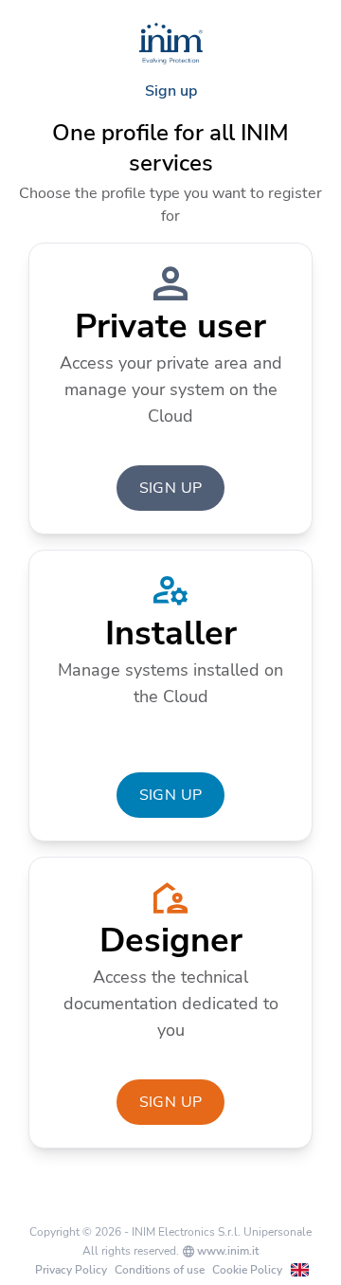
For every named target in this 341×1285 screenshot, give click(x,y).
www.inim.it (226, 1250)
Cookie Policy (247, 1269)
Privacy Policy (71, 1269)
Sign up (171, 488)
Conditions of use (160, 1269)
